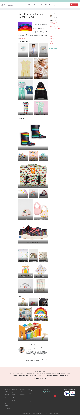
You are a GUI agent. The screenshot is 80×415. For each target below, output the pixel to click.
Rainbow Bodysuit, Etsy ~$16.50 (40, 78)
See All (55, 8)
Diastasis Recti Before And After (55, 28)
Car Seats (14, 392)
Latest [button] (24, 8)
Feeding (13, 398)
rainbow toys (23, 38)
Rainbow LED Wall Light (24, 290)
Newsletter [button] (74, 4)
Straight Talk (44, 4)
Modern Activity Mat (22, 320)
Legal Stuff (51, 413)
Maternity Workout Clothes (30, 8)
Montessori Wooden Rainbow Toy (40, 319)
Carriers (13, 395)
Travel (13, 400)
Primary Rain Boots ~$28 (33, 148)
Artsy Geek (45, 413)
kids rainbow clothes (26, 36)
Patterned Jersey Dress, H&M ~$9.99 (25, 78)
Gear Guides (36, 4)
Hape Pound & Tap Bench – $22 (33, 339)
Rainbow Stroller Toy (43, 303)
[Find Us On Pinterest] (56, 49)
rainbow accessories (35, 36)
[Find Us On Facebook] (50, 49)
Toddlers (51, 39)
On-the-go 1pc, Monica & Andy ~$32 (40, 114)
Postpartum (52, 38)
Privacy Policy (55, 413)
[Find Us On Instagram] (54, 49)
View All (13, 402)
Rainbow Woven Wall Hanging (24, 275)
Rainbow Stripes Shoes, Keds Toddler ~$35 (33, 242)
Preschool (51, 43)
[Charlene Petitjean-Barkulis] (51, 16)
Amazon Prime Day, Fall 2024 (55, 30)
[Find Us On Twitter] (52, 49)
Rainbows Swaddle (39, 276)
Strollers (13, 394)
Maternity (14, 391)
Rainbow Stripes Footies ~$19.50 (25, 114)
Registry (22, 4)
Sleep (13, 397)
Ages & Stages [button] (29, 4)
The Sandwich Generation (48, 8)
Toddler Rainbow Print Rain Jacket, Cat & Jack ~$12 (33, 54)
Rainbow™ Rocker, (33, 303)
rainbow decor (43, 36)
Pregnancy (52, 34)
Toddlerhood (22, 394)
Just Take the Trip (39, 8)
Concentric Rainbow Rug (38, 290)
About (50, 4)
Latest (28, 389)
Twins (51, 41)
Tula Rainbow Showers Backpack (32, 186)
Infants (51, 36)
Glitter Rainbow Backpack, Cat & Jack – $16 (33, 195)
